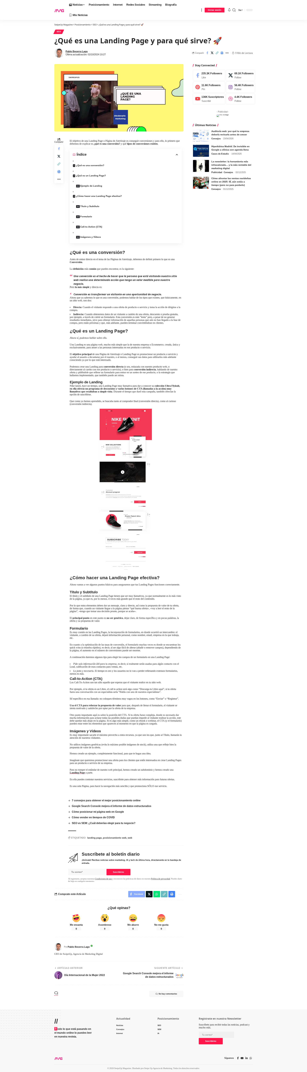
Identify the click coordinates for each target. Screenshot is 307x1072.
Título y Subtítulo (89, 206)
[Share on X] (212, 52)
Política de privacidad (160, 879)
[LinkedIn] (246, 1058)
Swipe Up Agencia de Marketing (158, 1068)
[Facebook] (209, 75)
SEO (59, 32)
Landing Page (77, 772)
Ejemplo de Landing (91, 186)
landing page (94, 837)
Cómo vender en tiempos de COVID (93, 817)
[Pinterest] (209, 87)
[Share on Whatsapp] (156, 894)
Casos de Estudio (220, 154)
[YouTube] (242, 1058)
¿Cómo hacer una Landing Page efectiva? (99, 196)
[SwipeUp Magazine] (59, 10)
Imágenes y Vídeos (90, 237)
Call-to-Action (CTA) (91, 226)
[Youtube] (209, 98)
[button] (201, 10)
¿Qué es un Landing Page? (91, 175)
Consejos (216, 138)
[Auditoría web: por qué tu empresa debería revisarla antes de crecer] (201, 136)
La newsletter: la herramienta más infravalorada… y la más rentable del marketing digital (231, 165)
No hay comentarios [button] (168, 994)
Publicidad (216, 172)
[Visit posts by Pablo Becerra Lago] (58, 947)
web (130, 837)
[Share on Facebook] (207, 52)
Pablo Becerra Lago (77, 51)
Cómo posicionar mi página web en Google (98, 811)
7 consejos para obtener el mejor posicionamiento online (106, 800)
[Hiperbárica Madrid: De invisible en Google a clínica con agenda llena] (201, 151)
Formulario (86, 216)
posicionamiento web (114, 837)
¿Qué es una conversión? (90, 165)
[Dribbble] (240, 98)
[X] (240, 75)
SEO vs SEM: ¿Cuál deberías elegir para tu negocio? (103, 823)
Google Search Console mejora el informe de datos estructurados (111, 806)
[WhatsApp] (251, 1058)
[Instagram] (240, 87)
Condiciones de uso (103, 879)
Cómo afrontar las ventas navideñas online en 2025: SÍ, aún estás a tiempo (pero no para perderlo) (231, 181)
